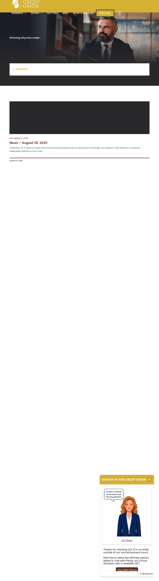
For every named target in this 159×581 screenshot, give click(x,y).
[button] (119, 13)
